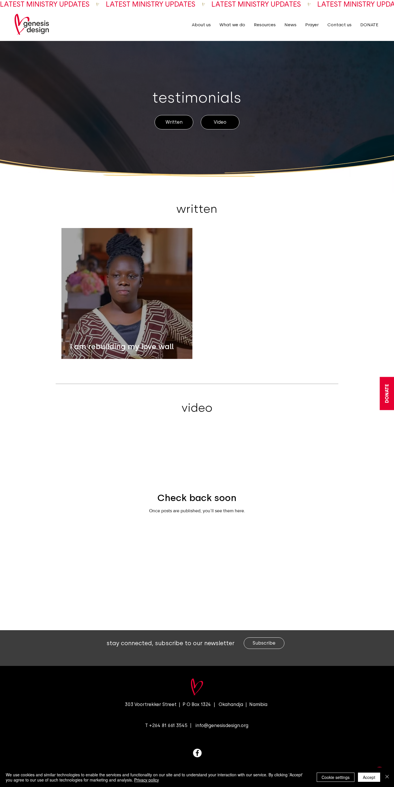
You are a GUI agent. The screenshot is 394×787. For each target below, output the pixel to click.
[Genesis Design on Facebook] (197, 753)
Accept (369, 777)
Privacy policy (146, 780)
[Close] (387, 777)
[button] (201, 24)
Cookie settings (336, 777)
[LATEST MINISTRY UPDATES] (197, 4)
